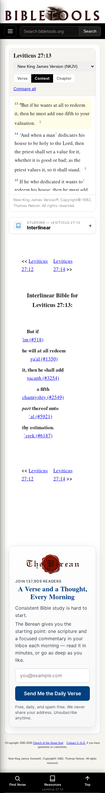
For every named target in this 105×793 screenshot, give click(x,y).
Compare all (24, 88)
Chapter (64, 78)
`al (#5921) (40, 416)
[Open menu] (10, 31)
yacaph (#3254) (43, 378)
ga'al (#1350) (44, 358)
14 (16, 133)
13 (16, 103)
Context (42, 78)
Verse (22, 78)
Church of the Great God (48, 742)
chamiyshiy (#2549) (43, 397)
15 (16, 180)
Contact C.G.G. (76, 742)
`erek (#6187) (38, 435)
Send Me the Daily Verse (52, 693)
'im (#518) (32, 339)
